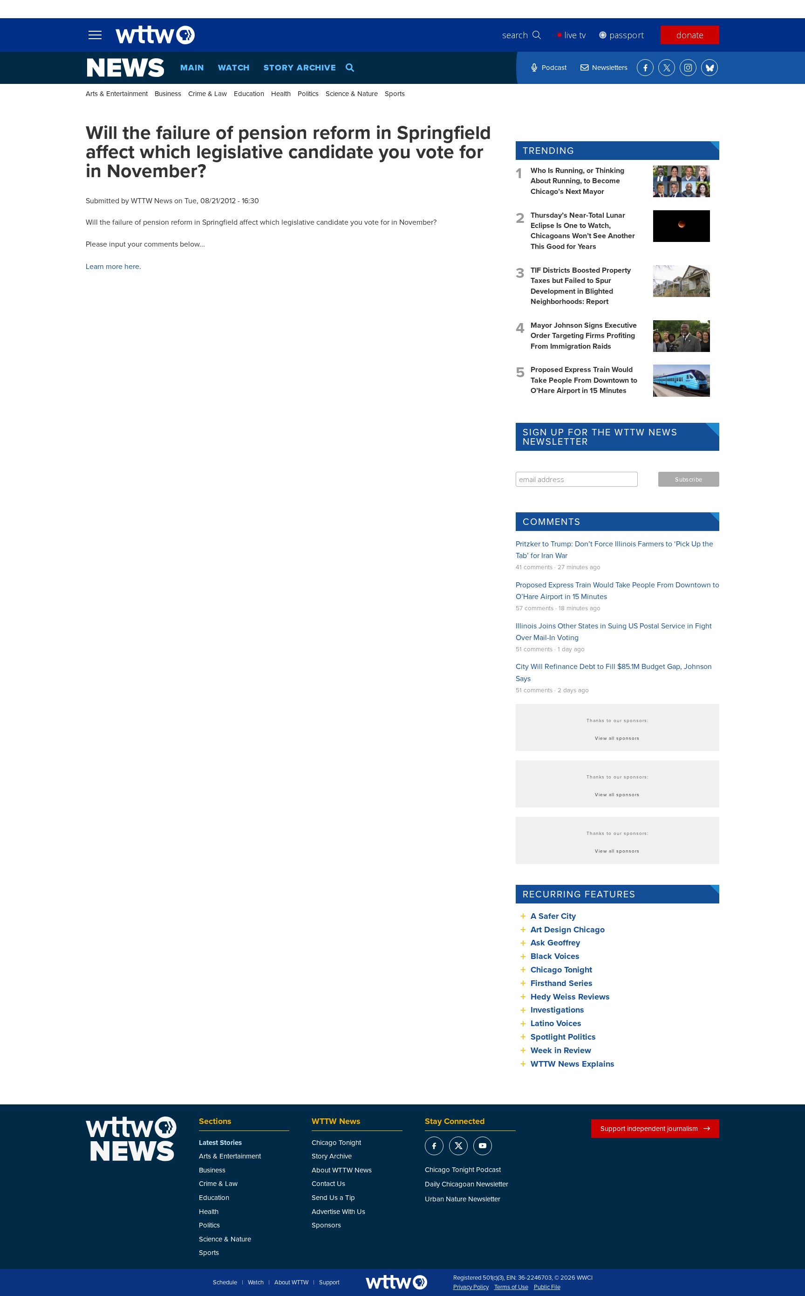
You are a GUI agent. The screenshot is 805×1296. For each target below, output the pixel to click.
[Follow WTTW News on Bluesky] (709, 67)
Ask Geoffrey (555, 943)
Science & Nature (352, 93)
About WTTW (291, 1282)
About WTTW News (342, 1170)
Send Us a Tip (333, 1197)
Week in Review (561, 1050)
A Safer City (553, 916)
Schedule (225, 1282)
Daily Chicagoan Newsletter (466, 1184)
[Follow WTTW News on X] (666, 67)
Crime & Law (207, 93)
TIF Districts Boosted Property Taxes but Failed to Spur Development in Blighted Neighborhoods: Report (581, 286)
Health (281, 93)
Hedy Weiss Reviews (570, 997)
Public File (547, 1287)
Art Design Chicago (568, 930)
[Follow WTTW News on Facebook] (645, 67)
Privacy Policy (471, 1287)
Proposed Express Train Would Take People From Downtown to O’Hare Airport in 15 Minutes (584, 380)
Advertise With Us (338, 1211)
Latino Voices (556, 1023)
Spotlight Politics (563, 1037)
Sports (395, 93)
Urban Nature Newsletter (462, 1199)
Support (329, 1282)
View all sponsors (617, 738)
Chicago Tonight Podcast (463, 1169)
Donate (689, 35)
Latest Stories (220, 1142)
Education (249, 93)
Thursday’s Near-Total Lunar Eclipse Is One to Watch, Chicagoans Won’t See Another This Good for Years (583, 231)
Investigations (557, 1010)
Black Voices (555, 956)
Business (168, 93)
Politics (308, 93)
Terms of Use (511, 1287)
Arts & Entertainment (117, 93)
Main (192, 68)
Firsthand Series (562, 983)
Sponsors (326, 1225)
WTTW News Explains (574, 1064)
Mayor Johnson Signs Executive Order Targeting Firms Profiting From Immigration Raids (584, 336)
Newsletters (610, 67)
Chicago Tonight (561, 970)
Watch (234, 68)
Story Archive (300, 68)
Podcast (554, 67)
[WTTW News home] (125, 67)
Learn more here (112, 266)
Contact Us (328, 1183)
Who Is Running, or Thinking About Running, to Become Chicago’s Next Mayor (577, 181)
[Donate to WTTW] (396, 1282)
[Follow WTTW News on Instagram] (688, 67)
